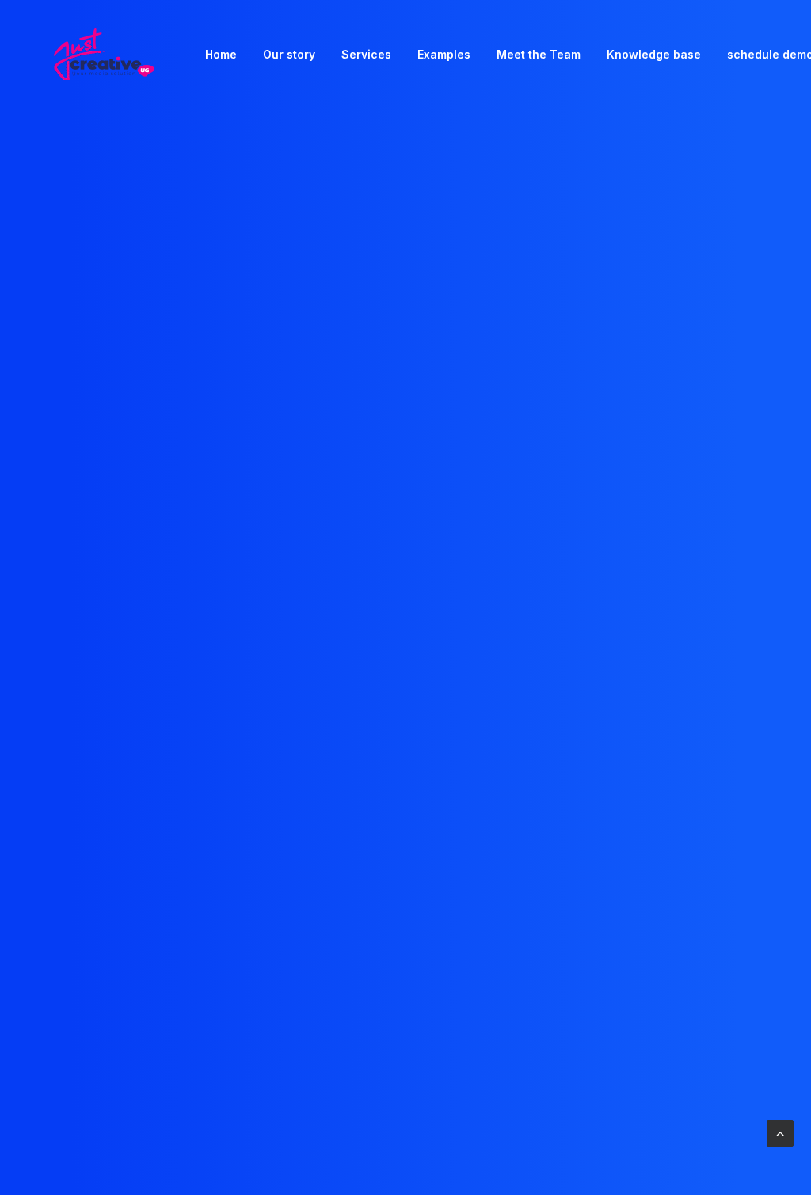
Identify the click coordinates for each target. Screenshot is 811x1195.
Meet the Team (539, 54)
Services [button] (366, 54)
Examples (443, 54)
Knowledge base (654, 54)
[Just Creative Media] (103, 54)
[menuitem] (221, 54)
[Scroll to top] (780, 1132)
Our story (289, 54)
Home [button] (221, 54)
